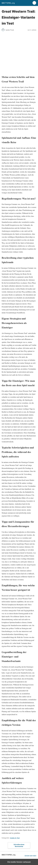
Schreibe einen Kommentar (19, 845)
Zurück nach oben (30, 855)
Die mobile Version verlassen (19, 862)
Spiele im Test (15, 838)
